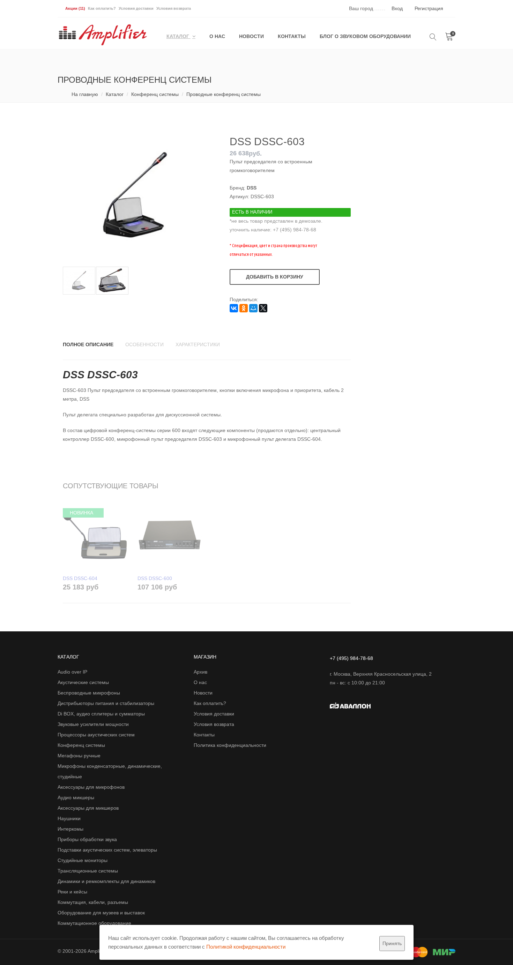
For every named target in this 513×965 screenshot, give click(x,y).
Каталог (178, 36)
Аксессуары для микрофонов (91, 787)
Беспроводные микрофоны (89, 693)
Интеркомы (70, 829)
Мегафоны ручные (79, 755)
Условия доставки (136, 8)
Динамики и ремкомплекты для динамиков (106, 881)
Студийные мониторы (82, 860)
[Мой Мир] (253, 308)
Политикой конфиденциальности (245, 947)
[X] (263, 308)
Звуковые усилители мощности (93, 724)
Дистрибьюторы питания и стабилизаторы (106, 703)
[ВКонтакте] (234, 308)
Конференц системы (155, 94)
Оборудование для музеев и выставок (101, 912)
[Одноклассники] (243, 308)
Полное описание (88, 344)
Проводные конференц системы (223, 94)
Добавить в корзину (274, 277)
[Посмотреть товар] (95, 535)
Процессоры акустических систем (96, 734)
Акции (75, 8)
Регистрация (429, 8)
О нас (217, 36)
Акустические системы (83, 682)
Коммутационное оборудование (94, 923)
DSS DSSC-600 (154, 578)
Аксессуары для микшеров (88, 808)
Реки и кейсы (72, 892)
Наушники (69, 818)
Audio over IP (72, 672)
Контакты (292, 36)
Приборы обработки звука (87, 839)
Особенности (144, 344)
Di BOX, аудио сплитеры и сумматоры (101, 714)
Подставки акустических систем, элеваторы (107, 850)
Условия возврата (173, 8)
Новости (251, 36)
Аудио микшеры (76, 797)
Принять (392, 943)
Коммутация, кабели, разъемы (93, 902)
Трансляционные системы (88, 871)
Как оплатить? (102, 8)
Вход (397, 8)
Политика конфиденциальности (230, 745)
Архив (200, 672)
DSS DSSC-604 (80, 578)
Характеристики (198, 344)
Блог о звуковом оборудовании (365, 36)
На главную (85, 94)
